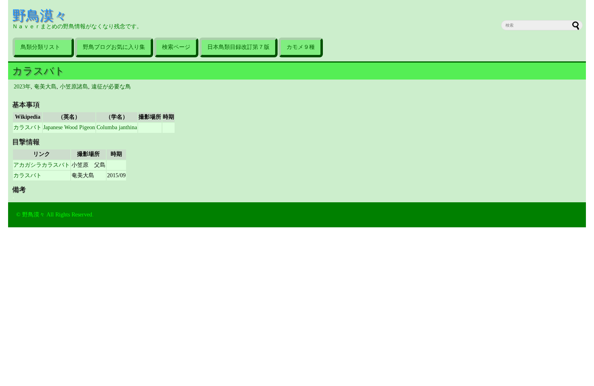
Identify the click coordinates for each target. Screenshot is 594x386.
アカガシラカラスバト (41, 165)
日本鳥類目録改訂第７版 (238, 47)
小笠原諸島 (74, 87)
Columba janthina (117, 127)
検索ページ (176, 47)
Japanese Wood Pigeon (69, 127)
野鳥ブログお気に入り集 (114, 47)
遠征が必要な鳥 (111, 87)
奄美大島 (45, 87)
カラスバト (38, 70)
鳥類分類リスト (43, 47)
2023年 (22, 87)
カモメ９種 (300, 47)
